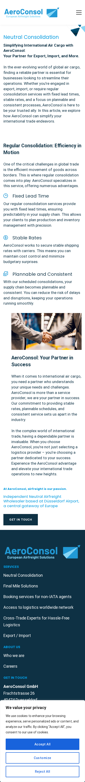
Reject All (42, 771)
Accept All (42, 744)
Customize (42, 758)
